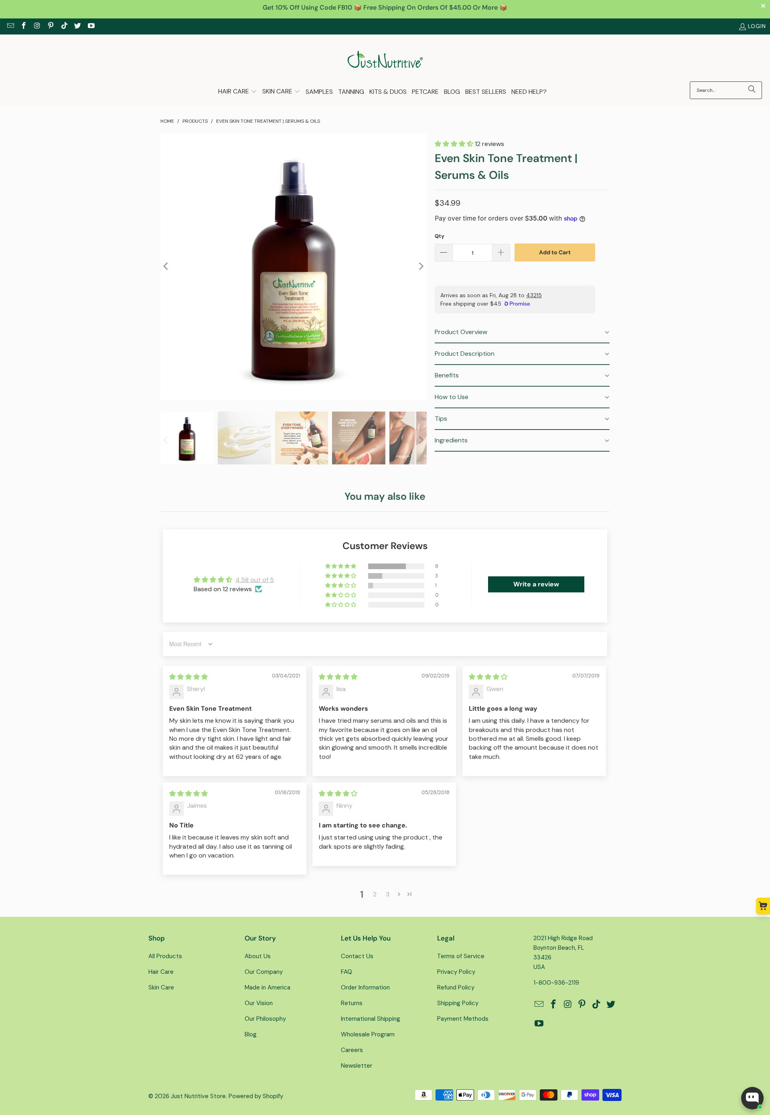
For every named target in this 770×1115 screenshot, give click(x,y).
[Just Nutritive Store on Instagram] (37, 26)
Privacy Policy (456, 972)
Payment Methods (462, 1019)
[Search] (752, 90)
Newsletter (356, 1066)
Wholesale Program (368, 1034)
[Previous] (166, 266)
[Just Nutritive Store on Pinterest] (51, 26)
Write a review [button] (536, 584)
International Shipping (370, 1019)
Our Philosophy (265, 1019)
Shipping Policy (457, 1003)
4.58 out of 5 (254, 580)
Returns (352, 1003)
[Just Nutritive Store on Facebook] (24, 26)
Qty (439, 236)
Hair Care (161, 972)
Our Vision (259, 1003)
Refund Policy (455, 987)
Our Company (264, 972)
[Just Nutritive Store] (385, 60)
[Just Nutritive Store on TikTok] (64, 26)
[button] (237, 92)
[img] (188, 677)
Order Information (365, 987)
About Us (258, 956)
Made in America (267, 987)
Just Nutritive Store (198, 1096)
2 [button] (375, 894)
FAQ (346, 972)
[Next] (420, 266)
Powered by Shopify (256, 1096)
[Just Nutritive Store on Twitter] (77, 26)
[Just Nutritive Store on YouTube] (91, 26)
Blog (251, 1034)
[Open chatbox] (752, 1098)
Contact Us (357, 956)
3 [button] (387, 894)
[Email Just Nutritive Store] (10, 26)
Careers (352, 1050)
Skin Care (161, 987)
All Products (165, 956)
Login (757, 26)
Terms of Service (460, 956)
